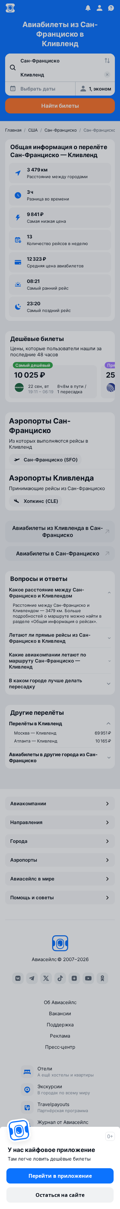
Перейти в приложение (60, 1175)
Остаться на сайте (60, 1194)
